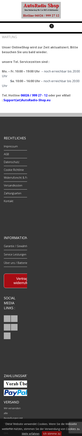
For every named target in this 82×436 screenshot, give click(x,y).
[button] (7, 318)
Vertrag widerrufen (22, 281)
